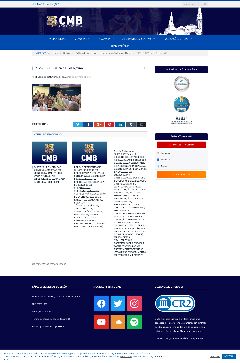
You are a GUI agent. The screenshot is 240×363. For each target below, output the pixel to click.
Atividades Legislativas (137, 38)
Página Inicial (57, 38)
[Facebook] (101, 303)
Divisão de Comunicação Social (51, 77)
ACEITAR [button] (229, 356)
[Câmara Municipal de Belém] (120, 21)
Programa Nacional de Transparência (184, 338)
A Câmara (104, 38)
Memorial (80, 38)
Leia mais (126, 356)
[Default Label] (101, 321)
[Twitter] (118, 303)
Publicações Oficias (176, 38)
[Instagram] (134, 303)
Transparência (120, 45)
